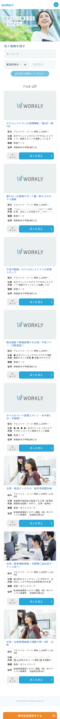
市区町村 (38, 64)
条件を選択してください (32, 73)
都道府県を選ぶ (15, 64)
